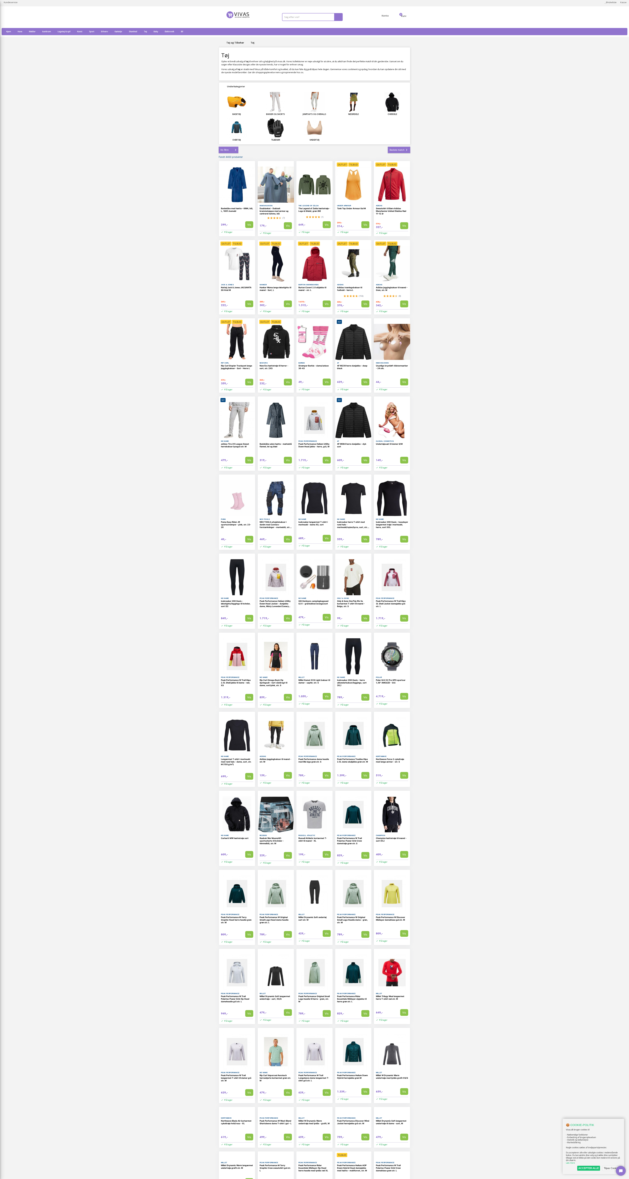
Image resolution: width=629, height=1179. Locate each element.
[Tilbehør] (276, 127)
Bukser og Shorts (275, 114)
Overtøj (236, 139)
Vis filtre (224, 149)
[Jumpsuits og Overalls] (314, 102)
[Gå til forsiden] (222, 43)
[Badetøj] (237, 102)
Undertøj (314, 139)
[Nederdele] (353, 102)
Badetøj (236, 114)
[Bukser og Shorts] (276, 102)
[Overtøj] (237, 127)
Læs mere (570, 1162)
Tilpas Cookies (611, 1168)
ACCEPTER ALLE (588, 1168)
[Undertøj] (314, 127)
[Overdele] (392, 102)
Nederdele (353, 114)
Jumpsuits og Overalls (314, 114)
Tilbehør (275, 139)
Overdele (392, 114)
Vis (249, 225)
